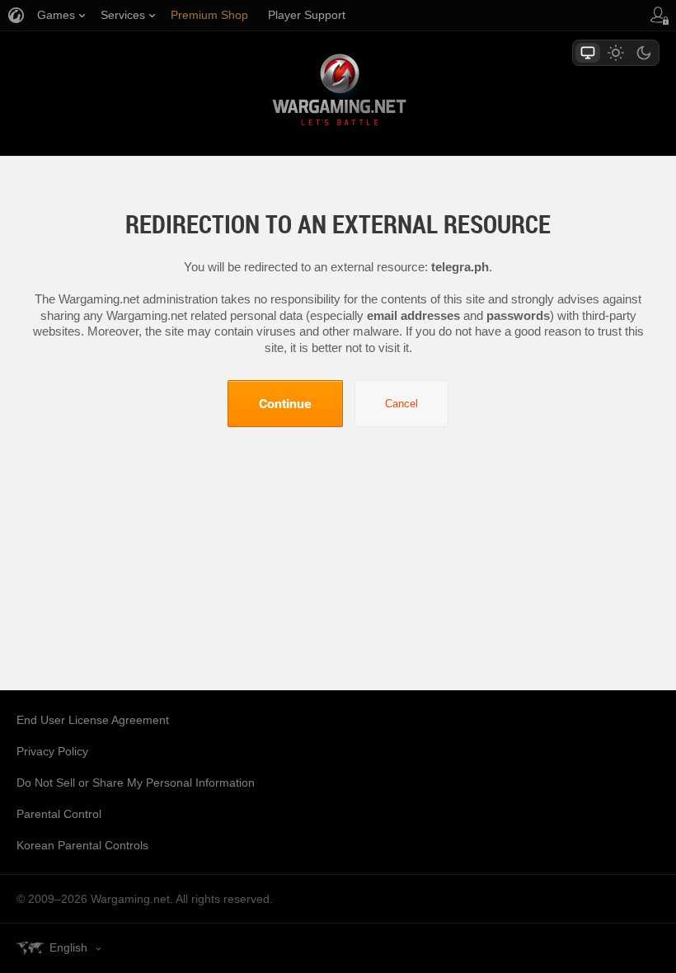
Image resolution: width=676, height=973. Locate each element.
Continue (285, 403)
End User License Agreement (92, 719)
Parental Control (58, 813)
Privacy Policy (52, 751)
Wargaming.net (338, 92)
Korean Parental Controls (82, 845)
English (68, 947)
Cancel (401, 403)
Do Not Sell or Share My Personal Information (135, 782)
